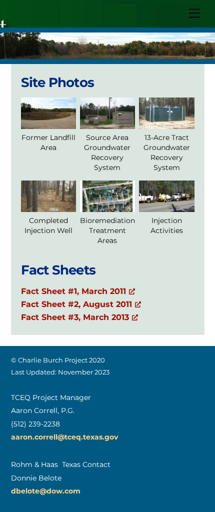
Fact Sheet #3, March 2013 (75, 317)
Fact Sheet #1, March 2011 (73, 291)
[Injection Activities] (166, 205)
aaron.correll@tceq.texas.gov (64, 437)
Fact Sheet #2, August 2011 (76, 304)
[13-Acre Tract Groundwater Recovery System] (166, 121)
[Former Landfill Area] (48, 121)
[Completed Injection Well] (48, 205)
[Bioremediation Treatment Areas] (107, 205)
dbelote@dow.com (45, 491)
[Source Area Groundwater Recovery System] (107, 121)
